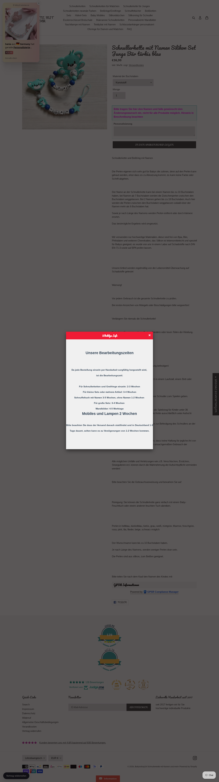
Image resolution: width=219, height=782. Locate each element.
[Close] (150, 335)
